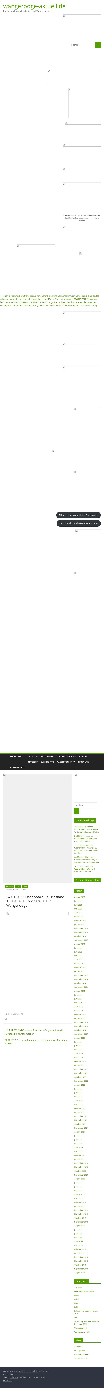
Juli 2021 (78, 1136)
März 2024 (78, 1010)
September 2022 (81, 1081)
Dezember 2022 (81, 1069)
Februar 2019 (80, 1249)
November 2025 (81, 932)
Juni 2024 (78, 999)
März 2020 (78, 1198)
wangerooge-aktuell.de (34, 6)
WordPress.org (80, 1358)
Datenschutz (47, 762)
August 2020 (79, 1179)
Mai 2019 (78, 1237)
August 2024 (79, 991)
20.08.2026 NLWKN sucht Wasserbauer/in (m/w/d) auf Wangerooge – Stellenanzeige (86, 860)
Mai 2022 (78, 1096)
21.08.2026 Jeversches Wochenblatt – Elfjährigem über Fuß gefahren (85, 838)
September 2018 (81, 1269)
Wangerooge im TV (66, 762)
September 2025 (81, 940)
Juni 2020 (78, 1186)
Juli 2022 (78, 1089)
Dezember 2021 (81, 1116)
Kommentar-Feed (81, 1354)
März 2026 (78, 916)
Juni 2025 (78, 952)
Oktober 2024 (80, 983)
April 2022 (78, 1100)
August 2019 (79, 1226)
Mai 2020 (78, 1190)
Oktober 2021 (80, 1124)
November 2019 (81, 1214)
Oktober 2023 (80, 1030)
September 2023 (81, 1034)
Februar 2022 (80, 1108)
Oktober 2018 (80, 1265)
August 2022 (79, 1085)
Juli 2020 (78, 1182)
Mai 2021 (78, 1143)
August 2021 (79, 1132)
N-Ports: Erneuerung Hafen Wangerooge (78, 515)
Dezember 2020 (81, 1163)
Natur (76, 1303)
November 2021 (81, 1120)
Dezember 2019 (81, 1210)
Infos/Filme (83, 762)
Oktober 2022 (80, 1077)
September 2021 (81, 1128)
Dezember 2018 (81, 1257)
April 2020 (78, 1194)
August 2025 (79, 944)
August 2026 (79, 897)
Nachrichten (16, 756)
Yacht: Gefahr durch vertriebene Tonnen (78, 523)
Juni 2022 (78, 1092)
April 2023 (78, 1053)
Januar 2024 (79, 1018)
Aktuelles (9, 886)
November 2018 (81, 1261)
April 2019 (78, 1241)
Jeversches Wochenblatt (84, 1291)
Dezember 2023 (81, 1022)
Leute (18, 886)
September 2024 (81, 987)
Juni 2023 (78, 1046)
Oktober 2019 (80, 1218)
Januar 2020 (79, 1206)
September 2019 (81, 1222)
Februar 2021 (80, 1155)
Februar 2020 (80, 1202)
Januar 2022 (79, 1112)
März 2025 (78, 963)
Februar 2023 (80, 1061)
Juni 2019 (78, 1233)
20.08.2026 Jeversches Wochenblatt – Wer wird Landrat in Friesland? (84, 869)
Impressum (33, 762)
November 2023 (81, 1026)
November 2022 (81, 1073)
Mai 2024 (78, 1002)
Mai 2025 (78, 956)
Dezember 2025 (81, 928)
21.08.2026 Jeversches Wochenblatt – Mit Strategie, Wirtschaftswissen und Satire (86, 829)
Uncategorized (80, 1328)
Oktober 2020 (80, 1171)
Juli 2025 (78, 948)
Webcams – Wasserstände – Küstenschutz (56, 756)
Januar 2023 (79, 1065)
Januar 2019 (79, 1253)
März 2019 (78, 1245)
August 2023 (79, 1038)
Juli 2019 (78, 1229)
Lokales (77, 1299)
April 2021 (78, 1147)
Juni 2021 (78, 1139)
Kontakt (83, 756)
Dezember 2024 (81, 975)
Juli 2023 (78, 1042)
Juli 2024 (78, 995)
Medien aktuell (17, 767)
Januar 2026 (79, 924)
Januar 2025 (79, 971)
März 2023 (78, 1057)
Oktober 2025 (80, 936)
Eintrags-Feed (80, 1350)
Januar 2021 (79, 1159)
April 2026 (78, 912)
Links (30, 756)
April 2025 (78, 959)
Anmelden (78, 1346)
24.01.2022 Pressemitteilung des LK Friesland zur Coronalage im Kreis (36, 1041)
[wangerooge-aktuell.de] (5, 761)
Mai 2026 (78, 909)
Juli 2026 (78, 901)
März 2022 (78, 1104)
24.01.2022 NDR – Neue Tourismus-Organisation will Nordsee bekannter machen (33, 1032)
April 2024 (78, 1006)
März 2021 (78, 1151)
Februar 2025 (80, 967)
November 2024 (81, 979)
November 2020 (81, 1167)
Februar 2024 (80, 1014)
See (75, 1317)
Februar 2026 (80, 920)
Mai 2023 (78, 1049)
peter (24, 889)
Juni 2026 (78, 905)
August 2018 (79, 1272)
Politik (25, 886)
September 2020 (81, 1175)
